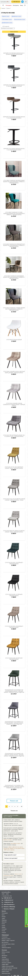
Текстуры (4, 957)
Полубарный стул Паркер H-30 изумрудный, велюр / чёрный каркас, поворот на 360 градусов (14, 691)
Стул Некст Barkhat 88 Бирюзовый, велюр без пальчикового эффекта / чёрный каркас (14, 181)
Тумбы (3, 918)
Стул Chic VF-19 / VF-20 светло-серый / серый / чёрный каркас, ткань (14, 499)
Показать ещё (14, 800)
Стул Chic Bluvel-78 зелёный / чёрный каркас (14, 563)
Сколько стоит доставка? (10, 858)
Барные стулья (5, 16)
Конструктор (16, 5)
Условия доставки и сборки (8, 944)
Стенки (3, 930)
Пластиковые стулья (7, 19)
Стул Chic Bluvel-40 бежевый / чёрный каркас (14, 627)
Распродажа (8, 5)
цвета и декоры (10, 849)
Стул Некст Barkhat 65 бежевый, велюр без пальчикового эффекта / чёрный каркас (14, 277)
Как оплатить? (5, 942)
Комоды (22, 5)
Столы (3, 923)
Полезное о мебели (6, 962)
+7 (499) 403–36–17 (8, 900)
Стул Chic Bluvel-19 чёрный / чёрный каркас (14, 595)
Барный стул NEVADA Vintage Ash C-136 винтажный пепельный (14, 53)
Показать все (14, 810)
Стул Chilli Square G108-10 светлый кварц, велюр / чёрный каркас (14, 372)
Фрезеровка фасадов (7, 969)
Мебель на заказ (6, 952)
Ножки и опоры (5, 971)
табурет (10, 847)
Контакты (4, 945)
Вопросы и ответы (6, 938)
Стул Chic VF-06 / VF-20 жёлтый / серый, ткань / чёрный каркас (14, 467)
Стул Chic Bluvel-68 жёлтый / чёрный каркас (14, 658)
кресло (21, 847)
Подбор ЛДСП (5, 964)
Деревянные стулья (16, 16)
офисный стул (15, 847)
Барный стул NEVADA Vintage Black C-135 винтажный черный (14, 85)
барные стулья (18, 874)
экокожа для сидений (8, 848)
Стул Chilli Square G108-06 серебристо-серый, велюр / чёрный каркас (14, 404)
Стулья (3, 925)
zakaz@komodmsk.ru (9, 904)
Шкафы (3, 927)
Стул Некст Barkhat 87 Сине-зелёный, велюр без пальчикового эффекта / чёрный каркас (14, 213)
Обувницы (4, 920)
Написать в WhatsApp (9, 906)
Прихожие (4, 921)
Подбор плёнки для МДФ (8, 966)
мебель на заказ (7, 839)
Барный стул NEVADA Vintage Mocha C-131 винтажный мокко (14, 117)
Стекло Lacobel (5, 960)
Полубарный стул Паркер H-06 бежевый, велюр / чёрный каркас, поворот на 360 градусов (14, 786)
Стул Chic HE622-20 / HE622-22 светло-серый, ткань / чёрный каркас (14, 531)
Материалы (4, 955)
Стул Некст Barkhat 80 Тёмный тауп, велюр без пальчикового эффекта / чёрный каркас (14, 245)
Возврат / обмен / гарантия (8, 940)
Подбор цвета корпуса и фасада (9, 967)
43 (21, 806)
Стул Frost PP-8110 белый (14, 339)
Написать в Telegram (9, 908)
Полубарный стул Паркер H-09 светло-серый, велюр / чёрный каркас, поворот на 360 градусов (14, 755)
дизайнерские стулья (8, 875)
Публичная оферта (6, 947)
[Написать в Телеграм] (22, 1)
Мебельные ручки (6, 973)
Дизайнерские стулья (7, 22)
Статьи (3, 953)
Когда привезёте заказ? (10, 854)
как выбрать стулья (15, 843)
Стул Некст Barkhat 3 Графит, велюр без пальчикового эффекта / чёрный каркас (14, 309)
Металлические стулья (19, 19)
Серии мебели (5, 959)
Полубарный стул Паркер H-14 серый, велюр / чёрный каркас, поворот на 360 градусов (14, 723)
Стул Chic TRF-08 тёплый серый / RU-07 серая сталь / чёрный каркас (14, 436)
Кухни (3, 914)
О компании (4, 937)
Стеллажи (4, 929)
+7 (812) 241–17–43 (8, 902)
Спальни (4, 932)
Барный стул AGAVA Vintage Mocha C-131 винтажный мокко (14, 149)
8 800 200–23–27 (8, 898)
